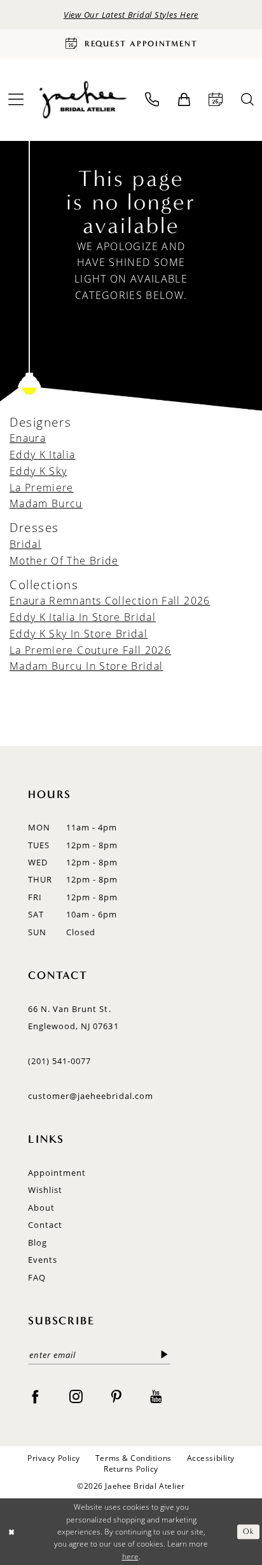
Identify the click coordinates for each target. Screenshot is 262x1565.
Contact (45, 1224)
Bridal (25, 543)
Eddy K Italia (43, 454)
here (130, 1556)
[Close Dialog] (11, 1531)
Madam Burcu (46, 503)
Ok (248, 1531)
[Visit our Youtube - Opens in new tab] (155, 1396)
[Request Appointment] (216, 100)
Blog (37, 1242)
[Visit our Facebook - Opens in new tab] (35, 1396)
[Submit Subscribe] (164, 1354)
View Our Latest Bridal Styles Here (131, 14)
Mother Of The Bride (64, 560)
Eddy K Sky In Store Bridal (79, 633)
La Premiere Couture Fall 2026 (90, 650)
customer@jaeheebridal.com (90, 1096)
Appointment (57, 1172)
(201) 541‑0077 (59, 1061)
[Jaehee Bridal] (82, 99)
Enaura (28, 437)
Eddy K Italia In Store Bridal (83, 616)
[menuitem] (152, 100)
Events (42, 1259)
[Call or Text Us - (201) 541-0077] (152, 100)
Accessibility (211, 1458)
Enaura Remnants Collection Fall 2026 (110, 600)
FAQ (37, 1277)
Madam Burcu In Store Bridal (86, 665)
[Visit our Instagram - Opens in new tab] (76, 1396)
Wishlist (45, 1189)
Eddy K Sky (38, 470)
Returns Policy (131, 1469)
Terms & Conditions (133, 1458)
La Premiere (42, 487)
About (41, 1207)
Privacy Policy (53, 1458)
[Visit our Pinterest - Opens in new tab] (116, 1396)
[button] (184, 100)
